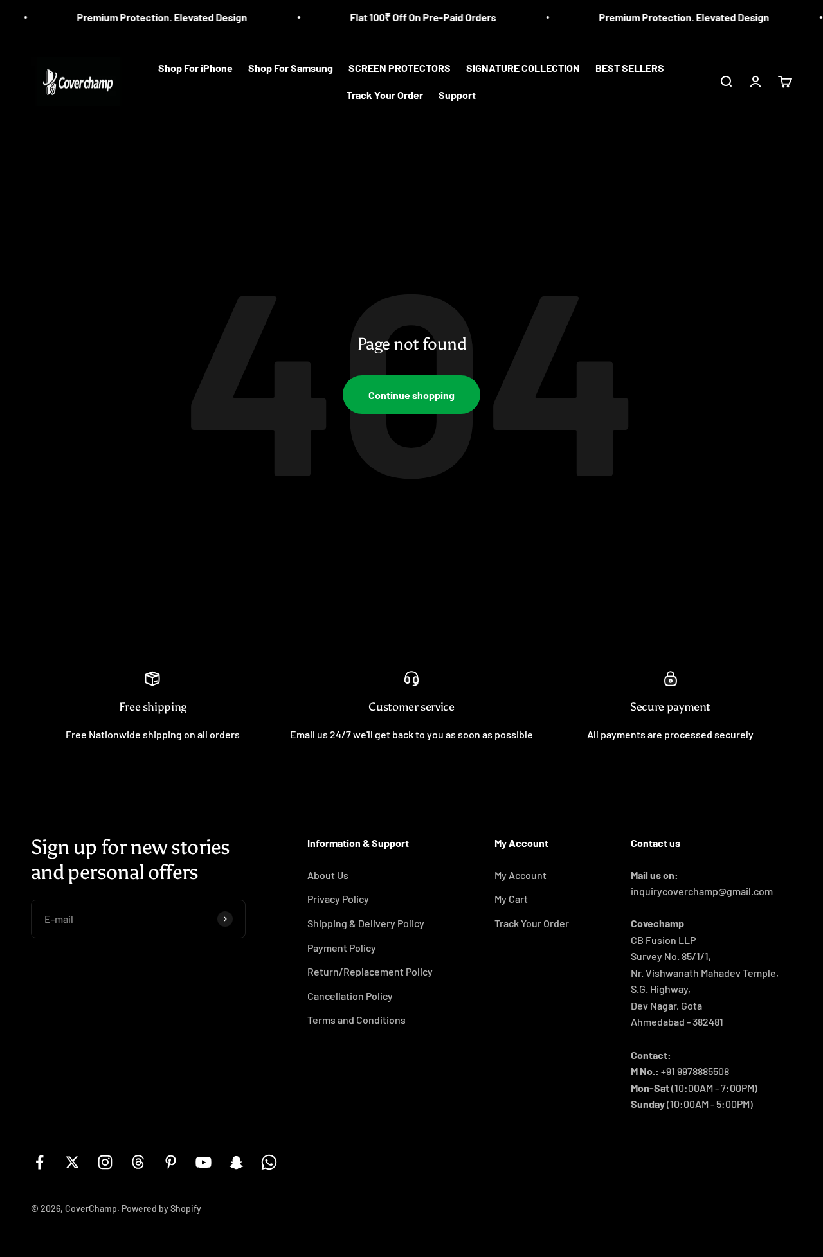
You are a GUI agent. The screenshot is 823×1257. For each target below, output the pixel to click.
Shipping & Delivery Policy (365, 923)
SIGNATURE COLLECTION (523, 68)
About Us (327, 875)
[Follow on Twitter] (72, 1162)
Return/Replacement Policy (370, 971)
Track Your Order (385, 95)
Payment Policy (341, 947)
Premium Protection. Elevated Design (147, 17)
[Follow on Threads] (138, 1162)
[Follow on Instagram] (105, 1162)
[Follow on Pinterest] (170, 1162)
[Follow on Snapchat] (236, 1162)
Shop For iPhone (195, 68)
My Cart (511, 899)
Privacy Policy (338, 899)
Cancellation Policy (350, 996)
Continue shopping (411, 395)
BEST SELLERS (629, 68)
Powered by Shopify (161, 1208)
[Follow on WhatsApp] (269, 1162)
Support (457, 95)
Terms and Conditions (356, 1019)
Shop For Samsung (290, 68)
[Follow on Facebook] (39, 1162)
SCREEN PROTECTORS (399, 68)
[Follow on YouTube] (203, 1162)
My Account (520, 875)
